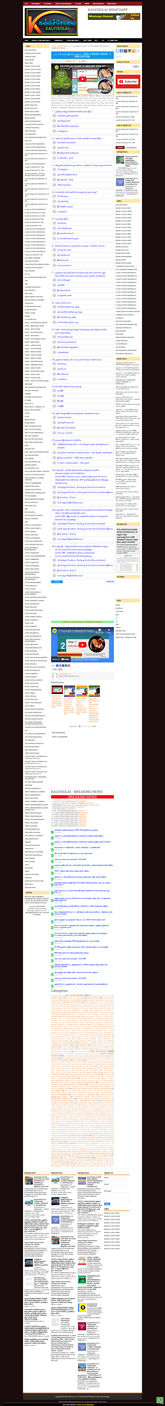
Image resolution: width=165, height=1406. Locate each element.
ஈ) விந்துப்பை (62, 131)
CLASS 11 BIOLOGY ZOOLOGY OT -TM (36, 160)
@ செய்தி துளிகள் (106, 996)
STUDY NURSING (94, 1123)
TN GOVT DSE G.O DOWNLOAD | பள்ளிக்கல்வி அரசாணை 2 (68, 1145)
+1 (116, 618)
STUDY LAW (96, 1119)
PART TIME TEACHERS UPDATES (83, 1088)
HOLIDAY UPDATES (58, 1074)
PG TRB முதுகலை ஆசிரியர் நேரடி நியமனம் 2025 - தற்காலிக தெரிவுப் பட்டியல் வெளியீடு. (81, 947)
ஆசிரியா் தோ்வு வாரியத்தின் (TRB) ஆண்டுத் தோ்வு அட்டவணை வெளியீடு (76, 941)
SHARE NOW (55, 1105)
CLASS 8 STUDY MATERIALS (81, 1035)
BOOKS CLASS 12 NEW (85, 1004)
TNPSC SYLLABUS (68, 1158)
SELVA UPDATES (107, 1103)
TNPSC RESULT (95, 1156)
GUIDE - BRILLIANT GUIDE (34, 326)
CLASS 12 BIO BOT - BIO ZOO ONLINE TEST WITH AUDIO (35, 174)
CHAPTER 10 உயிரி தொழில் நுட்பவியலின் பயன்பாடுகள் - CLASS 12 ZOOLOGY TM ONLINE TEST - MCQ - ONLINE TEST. (69, 706)
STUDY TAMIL (30, 693)
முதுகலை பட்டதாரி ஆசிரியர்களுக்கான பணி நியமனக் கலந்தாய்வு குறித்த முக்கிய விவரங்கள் (82, 842)
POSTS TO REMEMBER (59, 1095)
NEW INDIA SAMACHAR (34, 442)
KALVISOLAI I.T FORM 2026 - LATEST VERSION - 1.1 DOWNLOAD (77, 847)
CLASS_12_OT (106, 1039)
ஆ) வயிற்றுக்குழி (64, 228)
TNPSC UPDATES (83, 1158)
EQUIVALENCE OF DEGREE (71, 1056)
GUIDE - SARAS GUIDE (57, 1070)
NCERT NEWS (71, 1082)
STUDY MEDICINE (66, 1123)
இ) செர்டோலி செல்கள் (66, 427)
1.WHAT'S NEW (56, 998)
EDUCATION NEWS (56, 1054)
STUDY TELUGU (62, 1131)
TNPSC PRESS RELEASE (79, 1156)
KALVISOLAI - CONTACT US (88, 1078)
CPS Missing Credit (102, 1045)
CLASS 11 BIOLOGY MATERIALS (72, 1016)
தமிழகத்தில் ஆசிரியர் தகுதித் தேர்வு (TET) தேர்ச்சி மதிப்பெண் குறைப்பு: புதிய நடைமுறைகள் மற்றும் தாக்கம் (128, 418)
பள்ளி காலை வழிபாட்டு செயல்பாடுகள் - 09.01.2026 (70, 978)
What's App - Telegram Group (126, 637)
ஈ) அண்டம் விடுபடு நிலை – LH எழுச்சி (73, 462)
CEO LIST (76, 1014)
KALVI (110, 1076)
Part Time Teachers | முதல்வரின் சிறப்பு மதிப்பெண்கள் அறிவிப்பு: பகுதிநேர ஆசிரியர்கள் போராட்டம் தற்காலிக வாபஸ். (128, 460)
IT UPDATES (108, 1074)
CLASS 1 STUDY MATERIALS (90, 1014)
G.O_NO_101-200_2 (106, 1060)
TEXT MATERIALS (107, 1141)
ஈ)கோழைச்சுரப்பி (64, 184)
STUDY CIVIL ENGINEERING (35, 556)
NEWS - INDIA (71, 1086)
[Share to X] (57, 669)
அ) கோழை (61, 363)
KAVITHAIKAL (66, 1080)
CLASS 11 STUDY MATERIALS (78, 1018)
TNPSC (118, 628)
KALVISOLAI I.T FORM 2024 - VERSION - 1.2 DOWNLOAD (93, 1325)
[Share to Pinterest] (62, 669)
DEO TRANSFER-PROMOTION (88, 1049)
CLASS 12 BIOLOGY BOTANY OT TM (95, 1022)
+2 (116, 621)
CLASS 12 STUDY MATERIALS (97, 1026)
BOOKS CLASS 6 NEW (97, 1006)
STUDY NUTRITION (106, 1123)
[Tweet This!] (60, 665)
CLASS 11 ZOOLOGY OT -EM (98, 1018)
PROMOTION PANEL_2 (60, 1097)
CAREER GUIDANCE (76, 1012)
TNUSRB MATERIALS (102, 1158)
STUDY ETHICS (63, 1115)
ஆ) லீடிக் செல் (63, 147)
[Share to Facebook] (59, 669)
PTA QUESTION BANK (83, 1099)
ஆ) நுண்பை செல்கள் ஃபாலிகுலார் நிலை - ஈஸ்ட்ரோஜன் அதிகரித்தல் (84, 452)
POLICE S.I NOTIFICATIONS (79, 1093)
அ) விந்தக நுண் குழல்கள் (67, 115)
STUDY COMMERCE (66, 1111)
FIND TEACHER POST (83, 1058)
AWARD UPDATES (57, 1002)
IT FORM (97, 1074)
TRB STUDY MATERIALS (33, 855)
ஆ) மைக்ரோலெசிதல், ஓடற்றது (69, 311)
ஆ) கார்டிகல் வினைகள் (66, 342)
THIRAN (53, 1143)
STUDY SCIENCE (107, 1127)
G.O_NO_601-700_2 (70, 1062)
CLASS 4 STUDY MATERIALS (68, 1033)
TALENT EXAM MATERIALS (106, 1133)
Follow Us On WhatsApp (85, 1404)
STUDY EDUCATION (106, 1111)
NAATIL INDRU (59, 1082)
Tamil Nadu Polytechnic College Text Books (34, 1243)
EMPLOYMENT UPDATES (34, 297)
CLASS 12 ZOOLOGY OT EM (98, 1028)
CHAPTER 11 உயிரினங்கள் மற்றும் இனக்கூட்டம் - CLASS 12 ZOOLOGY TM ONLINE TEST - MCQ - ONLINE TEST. (81, 706)
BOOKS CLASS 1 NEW (100, 1002)
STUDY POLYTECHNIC (65, 1127)
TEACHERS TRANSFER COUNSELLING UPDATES (96, 1137)
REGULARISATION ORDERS (61, 1101)
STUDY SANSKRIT (94, 1127)
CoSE (109, 1043)
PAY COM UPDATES (104, 1088)
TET (74, 1139)
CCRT (110, 1012)
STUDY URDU (103, 1131)
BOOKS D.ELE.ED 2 (106, 1008)
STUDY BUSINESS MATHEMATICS (77, 1109)
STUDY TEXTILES (74, 1131)
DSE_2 (68, 1052)
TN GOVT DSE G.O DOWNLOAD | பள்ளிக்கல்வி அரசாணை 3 (36, 768)
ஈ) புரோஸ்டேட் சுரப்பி (65, 158)
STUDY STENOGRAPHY (101, 1129)
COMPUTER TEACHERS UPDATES (92, 1043)
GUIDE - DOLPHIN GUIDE (79, 1064)
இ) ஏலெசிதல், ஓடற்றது (66, 317)
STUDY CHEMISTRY (96, 1109)
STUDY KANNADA (84, 1119)
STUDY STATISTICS (86, 1129)
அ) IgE (60, 390)
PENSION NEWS (86, 1091)
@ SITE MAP (95, 996)
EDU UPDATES (98, 1051)
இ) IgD (60, 400)
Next (94, 726)
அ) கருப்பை (62, 223)
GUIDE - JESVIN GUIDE (91, 1066)
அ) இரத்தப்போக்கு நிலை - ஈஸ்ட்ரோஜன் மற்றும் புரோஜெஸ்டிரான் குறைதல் (83, 446)
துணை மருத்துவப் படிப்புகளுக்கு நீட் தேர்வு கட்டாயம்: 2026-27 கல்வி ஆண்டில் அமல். (80, 920)
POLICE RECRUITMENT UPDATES (37, 471)
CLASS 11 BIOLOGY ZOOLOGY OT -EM (95, 1016)
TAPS (112, 1135)
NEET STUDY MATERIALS (59, 1084)
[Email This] (53, 669)
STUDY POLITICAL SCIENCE (35, 667)
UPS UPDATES (108, 1164)
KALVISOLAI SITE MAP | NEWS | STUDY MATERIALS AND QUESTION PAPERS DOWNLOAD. (95, 1181)
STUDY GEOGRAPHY (75, 1117)
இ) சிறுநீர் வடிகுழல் (65, 206)
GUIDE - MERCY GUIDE (73, 1068)
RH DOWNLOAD (106, 1101)
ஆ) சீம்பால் (61, 368)
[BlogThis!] (55, 669)
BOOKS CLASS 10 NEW (33, 69)
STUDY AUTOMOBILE (83, 1107)
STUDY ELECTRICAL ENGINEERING (61, 1113)
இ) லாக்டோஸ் (62, 374)
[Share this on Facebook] (57, 665)
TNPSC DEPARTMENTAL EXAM (64, 1154)
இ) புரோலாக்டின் (63, 290)
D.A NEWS (110, 1047)
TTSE (89, 1164)
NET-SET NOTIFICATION (96, 1084)
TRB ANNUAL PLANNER (83, 1160)
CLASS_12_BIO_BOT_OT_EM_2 (100, 1037)
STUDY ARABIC (55, 1107)
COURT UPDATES (80, 1045)
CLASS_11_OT (80, 1037)
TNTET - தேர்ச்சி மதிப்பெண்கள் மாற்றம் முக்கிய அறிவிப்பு (71, 871)
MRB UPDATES (109, 1080)
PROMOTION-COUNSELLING (103, 1097)
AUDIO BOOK (108, 1000)
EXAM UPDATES (31, 310)
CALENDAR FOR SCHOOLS (59, 1012)
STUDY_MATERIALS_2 (72, 1133)
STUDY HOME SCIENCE (70, 1119)
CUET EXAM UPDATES (91, 1047)
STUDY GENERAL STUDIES (59, 1117)
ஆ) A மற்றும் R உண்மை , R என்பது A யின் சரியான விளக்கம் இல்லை (85, 492)
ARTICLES (79, 1000)
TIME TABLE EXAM (65, 1143)
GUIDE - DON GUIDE (93, 1064)
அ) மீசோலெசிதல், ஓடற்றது (68, 306)
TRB (117, 624)
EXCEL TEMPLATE (68, 1058)
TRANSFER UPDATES (65, 1160)
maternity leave (97, 1080)
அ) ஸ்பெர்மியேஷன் (65, 336)
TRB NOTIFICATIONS (62, 1162)
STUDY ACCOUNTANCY (90, 1105)
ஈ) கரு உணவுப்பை (64, 265)
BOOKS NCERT (89, 1010)
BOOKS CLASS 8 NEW (63, 1008)
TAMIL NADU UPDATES (80, 1135)
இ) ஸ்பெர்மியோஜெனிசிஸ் (67, 347)
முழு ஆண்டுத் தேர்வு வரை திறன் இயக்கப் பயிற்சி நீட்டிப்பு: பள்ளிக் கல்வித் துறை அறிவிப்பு (81, 906)
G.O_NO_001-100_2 (92, 1060)
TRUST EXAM (80, 1164)
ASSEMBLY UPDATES (95, 1000)
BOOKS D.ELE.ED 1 (93, 1008)
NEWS (62, 1086)
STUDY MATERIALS (73, 1121)
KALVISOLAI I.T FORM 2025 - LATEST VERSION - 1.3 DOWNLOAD (132, 181)
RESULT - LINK (77, 1101)
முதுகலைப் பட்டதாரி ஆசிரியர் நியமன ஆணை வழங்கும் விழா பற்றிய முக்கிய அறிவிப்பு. (80, 877)
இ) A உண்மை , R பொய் (66, 497)
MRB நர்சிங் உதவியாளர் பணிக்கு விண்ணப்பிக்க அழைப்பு (71, 953)
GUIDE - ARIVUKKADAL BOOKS (92, 1062)
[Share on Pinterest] (63, 665)
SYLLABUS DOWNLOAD (88, 1133)
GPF (80, 1062)
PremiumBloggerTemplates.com (74, 1402)
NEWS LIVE (83, 1086)
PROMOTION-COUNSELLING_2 (62, 1099)
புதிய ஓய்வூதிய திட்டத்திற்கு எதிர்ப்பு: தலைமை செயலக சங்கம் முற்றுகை (76, 972)
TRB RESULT (78, 1162)
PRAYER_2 (92, 1095)
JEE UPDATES (102, 1076)
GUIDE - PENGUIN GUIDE (89, 1068)
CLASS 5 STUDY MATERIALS (87, 1033)
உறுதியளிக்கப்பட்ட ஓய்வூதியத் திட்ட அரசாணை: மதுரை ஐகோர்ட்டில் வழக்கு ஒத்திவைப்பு (81, 984)
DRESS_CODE (55, 1051)
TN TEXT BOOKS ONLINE (68, 1150)
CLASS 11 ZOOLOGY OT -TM (34, 170)
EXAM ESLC (86, 1056)
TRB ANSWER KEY (100, 1160)
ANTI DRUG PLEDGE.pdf (65, 1320)
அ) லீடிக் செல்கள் (64, 417)
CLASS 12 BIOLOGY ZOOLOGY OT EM (36, 200)
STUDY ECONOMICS (93, 1111)
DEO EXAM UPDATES (67, 1049)
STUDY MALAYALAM (57, 1121)
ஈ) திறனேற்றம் (63, 352)
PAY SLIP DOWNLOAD (71, 1091)
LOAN (89, 1080)
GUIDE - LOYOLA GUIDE (58, 1068)
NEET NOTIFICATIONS (105, 1082)
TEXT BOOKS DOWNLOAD (75, 1141)
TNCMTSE (82, 1150)
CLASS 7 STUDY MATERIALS (61, 1035)
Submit (57, 582)
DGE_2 (109, 1049)
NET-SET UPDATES (78, 1084)
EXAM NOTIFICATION (99, 1056)
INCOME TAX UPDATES (83, 1074)
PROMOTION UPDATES (82, 1097)
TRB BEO (111, 1160)
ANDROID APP (55, 1000)
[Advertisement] (82, 602)
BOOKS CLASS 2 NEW (100, 1004)
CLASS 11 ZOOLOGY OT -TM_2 (74, 1020)
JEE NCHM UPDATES (89, 1076)
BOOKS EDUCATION (57, 1010)
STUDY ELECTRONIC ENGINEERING (83, 1113)
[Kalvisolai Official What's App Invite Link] (160, 1400)
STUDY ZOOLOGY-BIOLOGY (34, 709)
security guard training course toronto (95, 1402)
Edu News (119, 608)
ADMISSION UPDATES (90, 998)
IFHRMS (71, 1074)
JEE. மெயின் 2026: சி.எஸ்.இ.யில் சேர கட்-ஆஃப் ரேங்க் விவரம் (73, 853)
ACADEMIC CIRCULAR (73, 998)
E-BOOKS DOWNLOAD (81, 1051)
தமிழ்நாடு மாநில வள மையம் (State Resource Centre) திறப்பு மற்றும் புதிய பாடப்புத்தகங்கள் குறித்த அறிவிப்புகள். (127, 432)
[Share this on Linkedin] (66, 665)
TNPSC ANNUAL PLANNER (35, 792)
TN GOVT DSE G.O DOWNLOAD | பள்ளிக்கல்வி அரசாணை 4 (76, 1147)
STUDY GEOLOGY (89, 1117)
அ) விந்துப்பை (63, 169)
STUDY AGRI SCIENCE (105, 1105)
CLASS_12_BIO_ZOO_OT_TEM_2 (86, 1039)
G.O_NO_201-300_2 (57, 1062)
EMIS (96, 1054)
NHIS (90, 1086)
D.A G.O (102, 1047)
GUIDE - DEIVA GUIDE (63, 1064)
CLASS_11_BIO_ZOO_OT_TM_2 (61, 1037)
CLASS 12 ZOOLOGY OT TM (34, 222)
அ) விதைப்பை (63, 196)
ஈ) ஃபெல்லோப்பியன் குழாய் (68, 238)
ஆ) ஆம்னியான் (63, 255)
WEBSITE (73, 1166)
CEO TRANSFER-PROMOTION (60, 1014)
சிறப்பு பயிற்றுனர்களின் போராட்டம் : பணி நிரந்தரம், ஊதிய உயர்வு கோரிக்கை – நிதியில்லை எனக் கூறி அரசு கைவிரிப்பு (128, 446)
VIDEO (53, 1166)
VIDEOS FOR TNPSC (63, 1166)
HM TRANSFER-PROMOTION (91, 1072)
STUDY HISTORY (56, 1119)
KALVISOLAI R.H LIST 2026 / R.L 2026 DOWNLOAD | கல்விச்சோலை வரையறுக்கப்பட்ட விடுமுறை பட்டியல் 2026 (41, 1181)
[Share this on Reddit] (69, 665)
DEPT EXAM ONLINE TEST (125, 634)
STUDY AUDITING (68, 1107)
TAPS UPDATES (58, 1137)
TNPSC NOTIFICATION (59, 1156)
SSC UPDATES (70, 1105)
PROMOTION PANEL (106, 1095)
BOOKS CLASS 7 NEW (32, 95)
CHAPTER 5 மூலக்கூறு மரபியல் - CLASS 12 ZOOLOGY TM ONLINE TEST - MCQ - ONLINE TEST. (57, 701)
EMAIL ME (89, 1054)
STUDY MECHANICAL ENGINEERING (33, 640)
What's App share (73, 621)
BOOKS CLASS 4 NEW (67, 1006)
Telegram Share (93, 621)
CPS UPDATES (30, 271)
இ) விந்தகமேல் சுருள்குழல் (68, 126)
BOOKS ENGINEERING (73, 1010)
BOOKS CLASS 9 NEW (79, 1008)
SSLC (117, 615)
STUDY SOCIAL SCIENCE (58, 1129)
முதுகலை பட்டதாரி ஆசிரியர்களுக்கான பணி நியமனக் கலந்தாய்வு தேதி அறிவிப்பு (78, 836)
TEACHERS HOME (71, 1137)
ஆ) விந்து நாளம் (63, 120)
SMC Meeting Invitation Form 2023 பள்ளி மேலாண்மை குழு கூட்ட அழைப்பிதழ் (41, 1281)
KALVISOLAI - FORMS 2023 (92, 1305)
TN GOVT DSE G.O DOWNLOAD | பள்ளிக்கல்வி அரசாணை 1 (96, 1143)
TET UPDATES (59, 1141)
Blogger (38, 914)
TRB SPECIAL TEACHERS (94, 1162)
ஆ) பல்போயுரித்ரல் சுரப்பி (67, 174)
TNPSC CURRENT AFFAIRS (105, 1152)
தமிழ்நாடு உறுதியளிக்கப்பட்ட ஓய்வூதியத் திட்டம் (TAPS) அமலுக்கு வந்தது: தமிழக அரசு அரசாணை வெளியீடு (128, 499)
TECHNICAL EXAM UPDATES (62, 1139)
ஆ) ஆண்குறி (62, 201)
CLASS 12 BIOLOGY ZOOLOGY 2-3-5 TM (86, 1024)
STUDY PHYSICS (96, 1125)
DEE (55, 1049)
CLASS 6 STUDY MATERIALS (105, 1033)
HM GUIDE (76, 1072)
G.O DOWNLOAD (64, 1060)
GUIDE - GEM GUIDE (62, 1066)
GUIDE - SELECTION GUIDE (74, 1070)
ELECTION (80, 1054)
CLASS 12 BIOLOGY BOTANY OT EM (71, 1022)
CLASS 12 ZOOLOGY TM (72, 1030)
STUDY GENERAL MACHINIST (103, 1115)
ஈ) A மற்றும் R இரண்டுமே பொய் (70, 502)
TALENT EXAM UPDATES (61, 1135)
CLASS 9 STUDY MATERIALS (102, 1035)
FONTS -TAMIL (98, 1058)
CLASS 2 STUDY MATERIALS (92, 1030)
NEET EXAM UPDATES (86, 1082)
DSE (62, 1051)
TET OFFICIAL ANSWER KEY (86, 1139)
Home (26, 4)
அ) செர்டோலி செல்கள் (66, 142)
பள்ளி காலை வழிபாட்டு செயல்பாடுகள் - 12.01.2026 (70, 959)
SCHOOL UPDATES (93, 1103)
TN (76, 1143)
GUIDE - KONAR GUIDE (106, 1066)
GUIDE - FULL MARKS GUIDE (35, 339)
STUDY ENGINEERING (101, 1113)
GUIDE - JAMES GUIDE (76, 1066)
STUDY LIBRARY (107, 1119)
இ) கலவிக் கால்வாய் (65, 233)
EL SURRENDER (69, 1054)
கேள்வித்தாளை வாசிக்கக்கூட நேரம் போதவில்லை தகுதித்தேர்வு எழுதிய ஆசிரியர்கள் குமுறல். (88, 1226)
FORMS (106, 1058)
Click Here (82, 801)
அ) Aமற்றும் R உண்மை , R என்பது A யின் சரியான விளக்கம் (81, 487)
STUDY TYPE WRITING (89, 1131)
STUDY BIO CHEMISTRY (99, 1107)
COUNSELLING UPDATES (60, 1045)
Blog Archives (131, 147)
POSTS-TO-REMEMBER (78, 1095)
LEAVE (83, 1080)
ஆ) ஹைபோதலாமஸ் (65, 422)
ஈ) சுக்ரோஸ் (62, 379)
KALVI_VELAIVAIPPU (69, 1078)
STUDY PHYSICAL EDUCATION (80, 1125)
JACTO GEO (55, 1076)
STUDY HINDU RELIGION (104, 1117)
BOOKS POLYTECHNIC (104, 1010)
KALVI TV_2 (54, 1078)
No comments (83, 61)
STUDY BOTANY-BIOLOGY (34, 544)
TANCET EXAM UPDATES (100, 1135)
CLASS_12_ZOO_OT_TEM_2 (60, 1041)
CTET (80, 1047)
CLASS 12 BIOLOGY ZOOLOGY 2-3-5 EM (37, 190)
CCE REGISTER (102, 1012)
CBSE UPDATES (90, 1012)
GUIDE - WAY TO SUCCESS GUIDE (61, 1072)
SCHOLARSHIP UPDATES (76, 1103)
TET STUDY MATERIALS (106, 1139)
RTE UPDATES (61, 1103)
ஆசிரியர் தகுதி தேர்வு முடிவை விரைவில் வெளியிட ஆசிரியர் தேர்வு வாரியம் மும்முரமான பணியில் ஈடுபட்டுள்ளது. (36, 1341)
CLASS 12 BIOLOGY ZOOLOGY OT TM (74, 1026)
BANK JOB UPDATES (73, 1002)
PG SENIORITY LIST (100, 1091)
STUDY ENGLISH (31, 586)
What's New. (82, 1166)
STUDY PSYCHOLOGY (80, 1127)
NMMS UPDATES (100, 1086)
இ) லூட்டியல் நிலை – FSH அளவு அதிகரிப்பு (75, 457)
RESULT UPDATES (91, 1101)
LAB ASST (75, 1080)
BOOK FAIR (88, 1002)
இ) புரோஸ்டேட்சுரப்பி (65, 179)
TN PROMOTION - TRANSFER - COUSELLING (36, 778)
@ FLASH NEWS (74, 995)
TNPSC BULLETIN (89, 1152)
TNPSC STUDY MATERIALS (34, 819)
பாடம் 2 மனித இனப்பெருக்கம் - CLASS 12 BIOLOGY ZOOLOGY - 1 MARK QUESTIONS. (82, 55)
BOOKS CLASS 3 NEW (32, 82)
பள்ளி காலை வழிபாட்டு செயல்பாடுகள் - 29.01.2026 (70, 859)
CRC (63, 1047)
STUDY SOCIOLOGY (73, 1129)
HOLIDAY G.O (107, 1072)
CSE (67, 1047)
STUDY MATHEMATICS (91, 1121)
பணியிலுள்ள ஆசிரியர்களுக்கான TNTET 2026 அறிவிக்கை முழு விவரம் (76, 830)
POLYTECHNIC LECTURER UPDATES (100, 1093)
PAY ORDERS (56, 1091)
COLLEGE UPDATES (68, 1043)
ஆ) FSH (61, 285)
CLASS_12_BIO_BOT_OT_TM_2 (61, 1039)
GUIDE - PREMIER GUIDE (105, 1068)
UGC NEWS (97, 1164)
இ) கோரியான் (63, 260)
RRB (52, 1103)
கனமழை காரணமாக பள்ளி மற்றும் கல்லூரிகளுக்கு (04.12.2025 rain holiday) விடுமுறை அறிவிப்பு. (131, 161)
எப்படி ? (107, 1166)
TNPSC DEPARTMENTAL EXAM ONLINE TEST (94, 1154)
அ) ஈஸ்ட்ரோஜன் (63, 280)
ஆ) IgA (60, 395)
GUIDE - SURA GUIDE (91, 1070)
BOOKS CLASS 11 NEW (69, 1004)
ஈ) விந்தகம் (62, 211)
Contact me (29, 901)
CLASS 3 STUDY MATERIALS (35, 232)
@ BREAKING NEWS (57, 996)
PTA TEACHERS (96, 1099)
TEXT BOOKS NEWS (93, 1141)
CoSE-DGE (119, 611)
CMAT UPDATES (98, 1041)
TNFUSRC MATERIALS (94, 1150)
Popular (120, 147)
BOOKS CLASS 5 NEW (82, 1006)
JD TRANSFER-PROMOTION (71, 1076)
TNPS (105, 1150)
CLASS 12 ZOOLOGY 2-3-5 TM (77, 1028)
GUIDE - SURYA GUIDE (105, 1070)
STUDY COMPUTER (79, 1111)
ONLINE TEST (63, 46)
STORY (79, 1105)
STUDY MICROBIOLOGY (80, 1123)
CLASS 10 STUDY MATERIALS (35, 147)
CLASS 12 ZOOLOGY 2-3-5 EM (35, 213)
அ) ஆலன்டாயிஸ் (64, 249)
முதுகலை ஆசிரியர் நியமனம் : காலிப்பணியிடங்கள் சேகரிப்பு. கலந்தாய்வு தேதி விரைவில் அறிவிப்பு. (83, 865)
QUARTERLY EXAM (108, 1099)
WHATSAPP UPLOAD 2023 (95, 1166)
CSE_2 (73, 1047)
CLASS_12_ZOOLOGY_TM (81, 1041)
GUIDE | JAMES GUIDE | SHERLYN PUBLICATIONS (94, 1259)
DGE (102, 1049)
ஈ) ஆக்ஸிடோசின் (64, 295)
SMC (62, 1105)
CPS (92, 1045)
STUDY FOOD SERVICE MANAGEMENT (81, 1115)
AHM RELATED (107, 998)
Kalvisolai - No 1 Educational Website (81, 1396)
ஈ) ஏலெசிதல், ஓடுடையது (67, 322)
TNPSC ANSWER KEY (74, 1152)
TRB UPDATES (67, 1164)
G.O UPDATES (78, 1060)
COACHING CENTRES (32, 258)
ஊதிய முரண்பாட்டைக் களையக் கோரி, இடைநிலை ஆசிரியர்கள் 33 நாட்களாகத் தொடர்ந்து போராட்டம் (127, 425)
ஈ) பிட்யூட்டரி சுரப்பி (64, 432)
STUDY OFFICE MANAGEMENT (60, 1125)
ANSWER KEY (68, 1000)
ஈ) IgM (60, 406)
